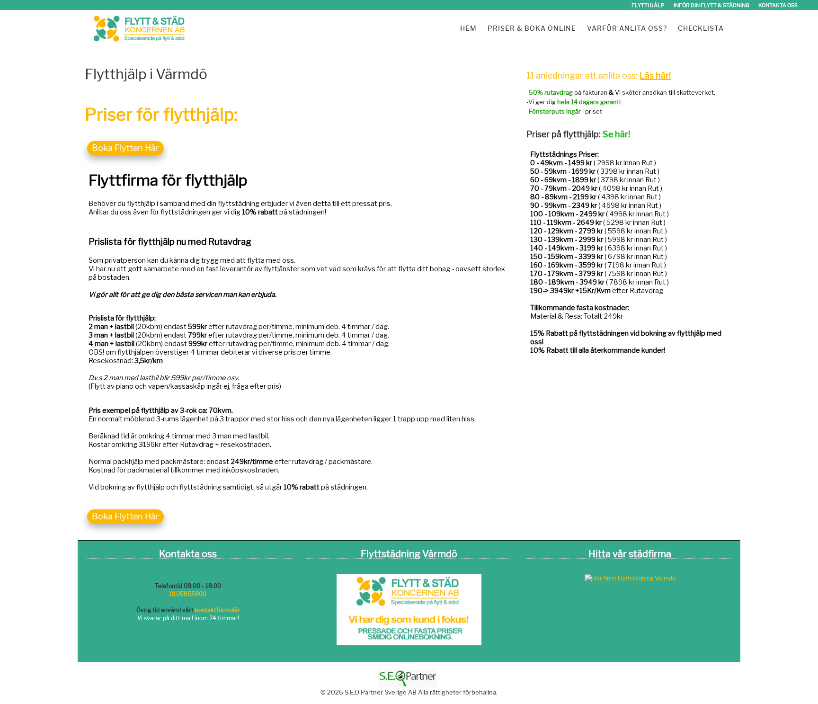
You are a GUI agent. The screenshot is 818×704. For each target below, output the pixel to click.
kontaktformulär (217, 610)
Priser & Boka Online (532, 28)
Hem (468, 28)
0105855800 (187, 593)
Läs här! (655, 75)
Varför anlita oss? (627, 28)
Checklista (701, 28)
